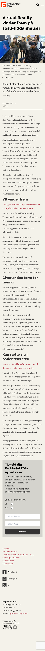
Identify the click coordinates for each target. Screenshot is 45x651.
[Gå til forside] (18, 4)
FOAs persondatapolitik (19, 492)
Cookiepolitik (8, 561)
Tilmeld (22, 531)
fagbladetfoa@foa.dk (18, 613)
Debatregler (8, 564)
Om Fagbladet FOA (11, 558)
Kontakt (6, 548)
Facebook (12, 572)
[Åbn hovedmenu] (42, 5)
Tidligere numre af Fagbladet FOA (18, 555)
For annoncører (9, 551)
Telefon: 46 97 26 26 (11, 610)
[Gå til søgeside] (37, 4)
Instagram (12, 579)
